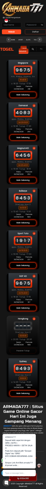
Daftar (35, 31)
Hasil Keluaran (23, 49)
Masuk (11, 31)
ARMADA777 (7, 426)
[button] (7, 20)
